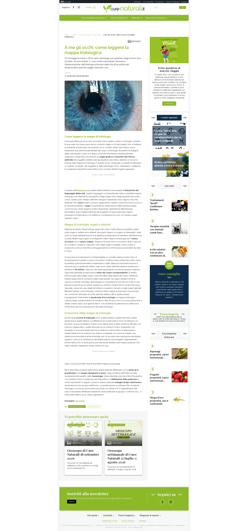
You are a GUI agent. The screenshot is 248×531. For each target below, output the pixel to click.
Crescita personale (173, 2)
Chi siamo (92, 515)
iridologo (81, 190)
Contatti (107, 515)
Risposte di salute (155, 18)
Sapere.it (185, 2)
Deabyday (137, 2)
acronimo (80, 401)
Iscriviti (88, 7)
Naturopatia (93, 406)
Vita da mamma (148, 2)
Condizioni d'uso (109, 521)
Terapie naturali (77, 406)
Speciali (136, 18)
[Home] (124, 9)
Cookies (142, 521)
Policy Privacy (128, 521)
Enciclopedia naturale (93, 18)
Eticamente (160, 2)
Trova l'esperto (118, 18)
